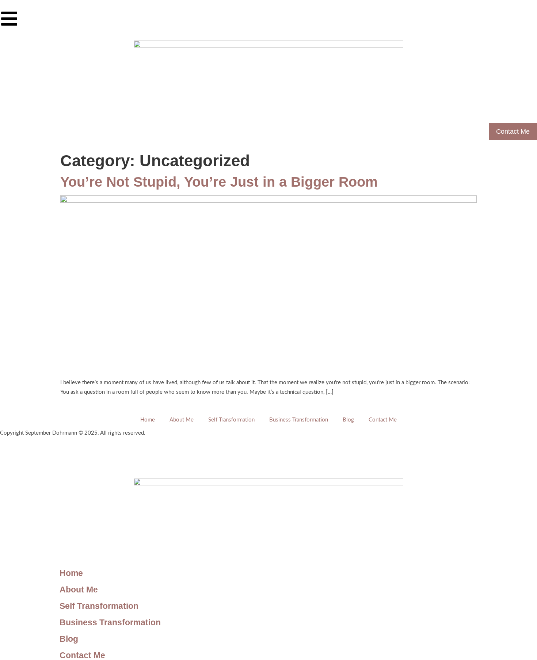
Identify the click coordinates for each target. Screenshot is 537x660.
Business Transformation (298, 420)
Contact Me (383, 420)
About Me (182, 420)
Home (147, 420)
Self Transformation (231, 420)
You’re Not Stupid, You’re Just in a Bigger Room (219, 182)
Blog (348, 420)
